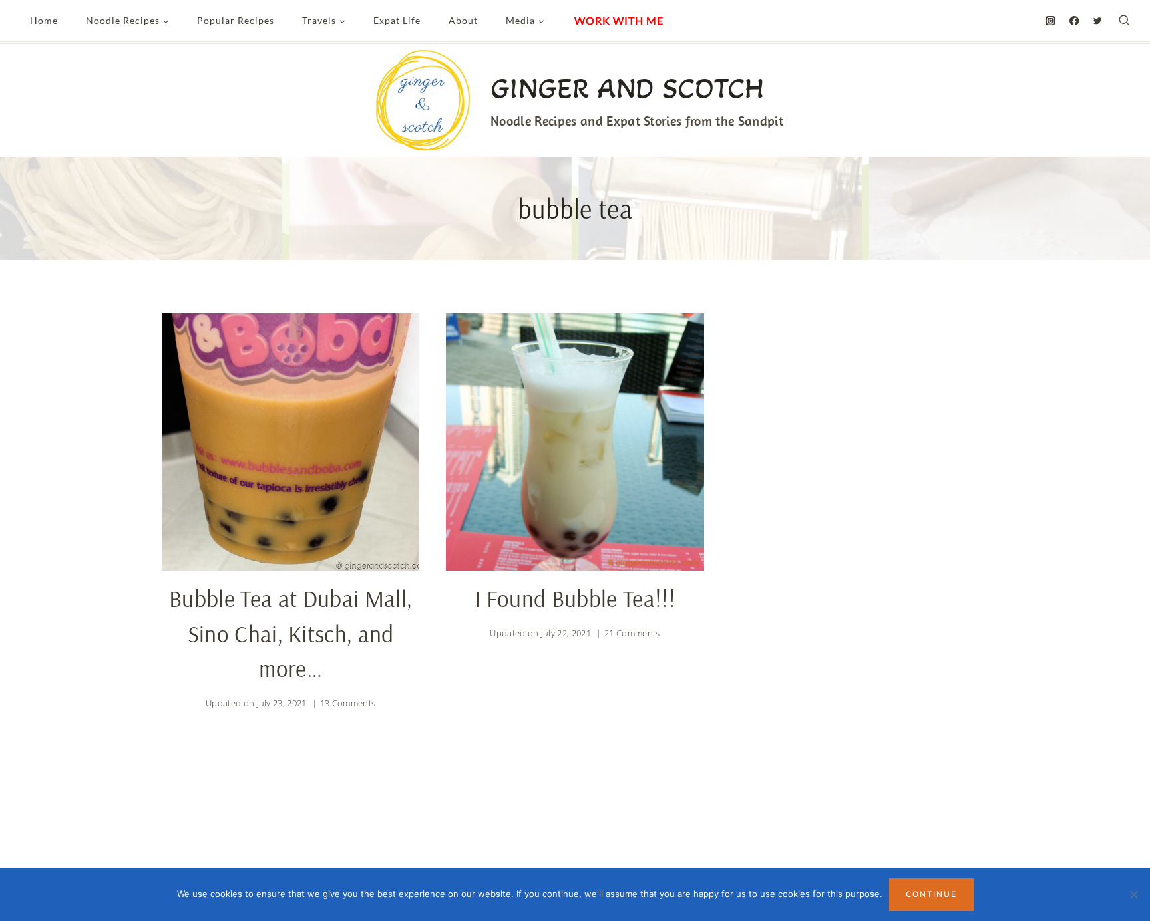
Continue (931, 894)
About (463, 20)
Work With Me (619, 20)
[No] (1133, 894)
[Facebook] (1074, 21)
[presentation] (290, 442)
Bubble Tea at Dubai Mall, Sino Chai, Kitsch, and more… (290, 633)
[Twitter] (1097, 21)
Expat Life (397, 20)
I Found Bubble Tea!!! (575, 598)
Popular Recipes (235, 20)
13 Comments (348, 703)
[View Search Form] (1124, 21)
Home (44, 20)
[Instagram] (1050, 21)
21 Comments (632, 633)
